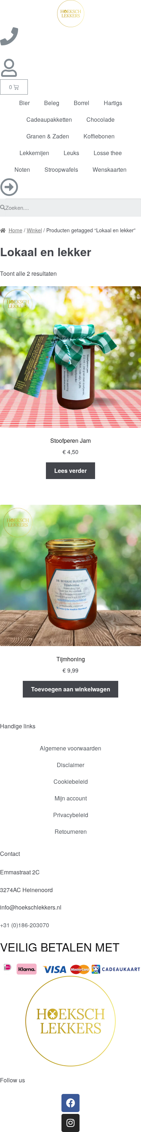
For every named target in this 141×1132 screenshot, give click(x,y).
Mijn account (71, 798)
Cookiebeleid (71, 781)
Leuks (71, 153)
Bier (24, 103)
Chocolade (100, 119)
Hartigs (113, 103)
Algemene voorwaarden (70, 748)
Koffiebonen (99, 136)
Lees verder (70, 470)
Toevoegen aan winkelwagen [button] (70, 689)
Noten (22, 169)
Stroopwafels (61, 169)
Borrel (81, 103)
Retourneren (71, 831)
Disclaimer (70, 765)
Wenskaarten (110, 169)
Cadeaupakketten (49, 119)
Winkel (34, 230)
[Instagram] (70, 1123)
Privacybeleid (70, 815)
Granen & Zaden (47, 136)
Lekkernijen (34, 153)
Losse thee (108, 153)
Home (15, 230)
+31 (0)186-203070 (24, 925)
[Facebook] (70, 1103)
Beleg (51, 103)
